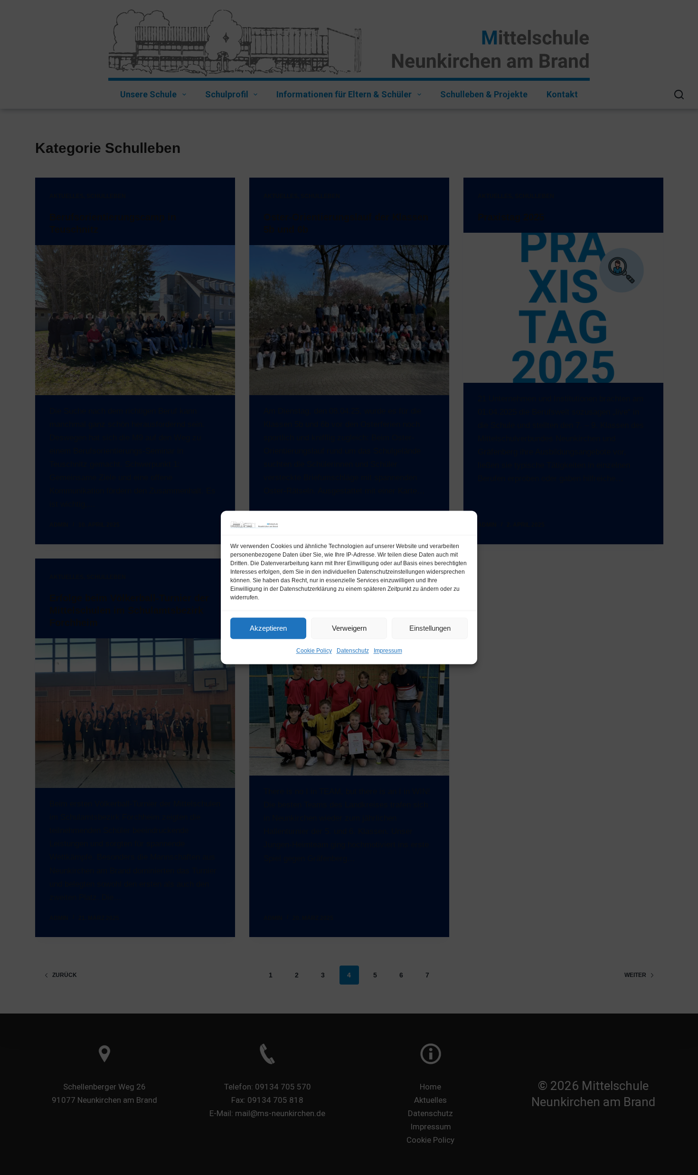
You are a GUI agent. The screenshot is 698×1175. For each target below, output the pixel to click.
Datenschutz (353, 651)
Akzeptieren (268, 628)
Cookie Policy (314, 651)
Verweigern (349, 628)
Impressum (388, 651)
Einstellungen (430, 628)
